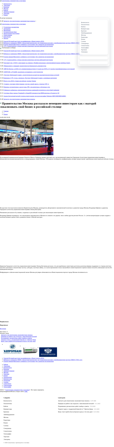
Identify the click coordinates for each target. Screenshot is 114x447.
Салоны (6, 382)
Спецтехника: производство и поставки (17, 390)
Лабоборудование (9, 12)
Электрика (7, 5)
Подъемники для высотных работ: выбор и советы (16, 338)
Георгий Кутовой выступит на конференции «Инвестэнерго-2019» (24, 41)
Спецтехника (8, 385)
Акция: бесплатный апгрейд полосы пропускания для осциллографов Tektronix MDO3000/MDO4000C (35, 96)
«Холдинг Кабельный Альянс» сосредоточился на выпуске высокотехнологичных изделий (31, 75)
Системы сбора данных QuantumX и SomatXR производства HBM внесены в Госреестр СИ (31, 93)
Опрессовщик (8, 35)
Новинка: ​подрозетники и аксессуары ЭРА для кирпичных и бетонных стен (27, 87)
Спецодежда (7, 383)
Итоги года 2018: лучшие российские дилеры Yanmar (20, 81)
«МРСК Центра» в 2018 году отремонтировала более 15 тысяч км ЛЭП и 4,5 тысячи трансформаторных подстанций (39, 69)
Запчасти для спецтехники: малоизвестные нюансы (19, 21)
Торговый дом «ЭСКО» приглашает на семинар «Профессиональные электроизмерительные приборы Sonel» (37, 63)
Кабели (6, 10)
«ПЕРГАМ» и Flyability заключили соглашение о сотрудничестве (23, 72)
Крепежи (6, 7)
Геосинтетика (8, 377)
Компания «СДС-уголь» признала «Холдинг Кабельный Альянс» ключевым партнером (30, 78)
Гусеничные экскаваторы (11, 27)
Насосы (6, 38)
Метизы (6, 8)
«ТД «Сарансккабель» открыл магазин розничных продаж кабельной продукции (28, 46)
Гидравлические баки (10, 32)
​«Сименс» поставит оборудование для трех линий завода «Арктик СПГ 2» (26, 84)
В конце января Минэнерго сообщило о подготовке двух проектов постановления (29, 44)
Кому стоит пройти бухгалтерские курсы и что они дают (18, 341)
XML (26, 391)
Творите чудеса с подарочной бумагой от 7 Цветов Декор (18, 339)
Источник (3, 328)
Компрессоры (8, 379)
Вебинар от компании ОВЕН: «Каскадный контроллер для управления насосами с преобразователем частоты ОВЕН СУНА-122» (43, 43)
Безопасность (8, 4)
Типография (7, 387)
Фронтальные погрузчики (11, 33)
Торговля (6, 13)
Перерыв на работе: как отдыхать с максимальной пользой (19, 336)
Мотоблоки (7, 30)
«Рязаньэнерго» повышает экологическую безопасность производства (25, 66)
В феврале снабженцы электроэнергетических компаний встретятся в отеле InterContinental (31, 90)
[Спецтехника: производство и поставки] (13, 1)
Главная (6, 111)
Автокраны (7, 28)
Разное (6, 15)
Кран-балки (7, 36)
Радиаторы (7, 380)
